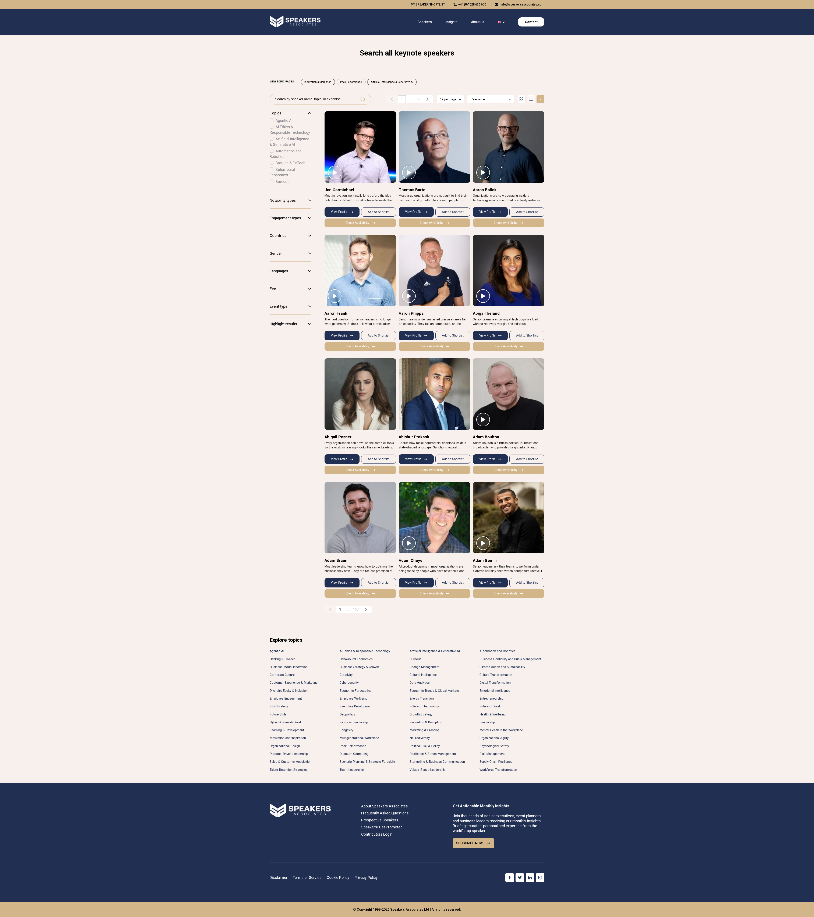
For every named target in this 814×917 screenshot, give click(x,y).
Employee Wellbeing (353, 698)
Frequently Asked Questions (385, 813)
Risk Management (492, 754)
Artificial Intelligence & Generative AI (392, 82)
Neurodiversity (420, 738)
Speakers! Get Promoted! (382, 827)
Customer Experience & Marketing (294, 683)
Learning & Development (287, 730)
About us (477, 22)
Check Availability (357, 223)
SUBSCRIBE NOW (469, 843)
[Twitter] (520, 877)
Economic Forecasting (355, 691)
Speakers (425, 22)
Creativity (346, 675)
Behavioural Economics (356, 659)
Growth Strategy (421, 714)
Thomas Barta (412, 190)
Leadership (487, 722)
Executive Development (356, 706)
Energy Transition (422, 698)
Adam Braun (336, 560)
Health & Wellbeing (492, 714)
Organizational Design (285, 746)
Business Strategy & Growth (359, 667)
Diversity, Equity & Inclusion (289, 691)
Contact (531, 22)
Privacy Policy (366, 877)
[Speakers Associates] (295, 22)
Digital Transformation (495, 683)
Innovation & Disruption (317, 82)
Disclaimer (278, 877)
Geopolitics (347, 714)
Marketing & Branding (424, 730)
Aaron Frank (336, 313)
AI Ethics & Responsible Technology (365, 651)
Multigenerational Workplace (359, 738)
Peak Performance (351, 82)
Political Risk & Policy (425, 746)
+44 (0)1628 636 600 (472, 4)
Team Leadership (352, 770)
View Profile (339, 212)
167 (418, 99)
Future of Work (490, 706)
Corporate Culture (282, 675)
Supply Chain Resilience (495, 762)
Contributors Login (376, 834)
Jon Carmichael (339, 190)
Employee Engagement (286, 698)
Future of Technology (425, 706)
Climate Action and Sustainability (502, 667)
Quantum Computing (354, 754)
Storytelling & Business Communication (437, 762)
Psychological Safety (494, 746)
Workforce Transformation (498, 770)
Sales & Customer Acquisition (290, 762)
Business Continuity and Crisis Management (510, 659)
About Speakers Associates (384, 806)
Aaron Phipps (411, 313)
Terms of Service (307, 877)
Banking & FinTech (282, 659)
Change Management (424, 667)
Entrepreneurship (491, 698)
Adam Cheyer (411, 560)
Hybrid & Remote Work (286, 722)
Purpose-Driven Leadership (289, 754)
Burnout (415, 659)
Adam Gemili (485, 560)
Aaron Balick (484, 190)
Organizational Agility (494, 738)
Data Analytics (420, 683)
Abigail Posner (338, 437)
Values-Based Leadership (428, 770)
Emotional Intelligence (494, 691)
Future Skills (278, 714)
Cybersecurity (349, 683)
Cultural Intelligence (423, 675)
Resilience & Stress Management (433, 754)
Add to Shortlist (378, 212)
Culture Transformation (495, 675)
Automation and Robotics (497, 651)
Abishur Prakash (414, 437)
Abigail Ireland (486, 313)
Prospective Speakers (379, 820)
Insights (451, 22)
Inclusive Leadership (354, 722)
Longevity (346, 730)
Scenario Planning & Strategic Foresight (367, 762)
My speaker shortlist (428, 4)
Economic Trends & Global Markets (434, 691)
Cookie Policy (338, 877)
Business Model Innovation (289, 667)
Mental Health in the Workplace (501, 730)
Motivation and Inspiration (288, 738)
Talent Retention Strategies (289, 770)
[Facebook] (509, 877)
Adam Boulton (486, 437)
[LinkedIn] (530, 877)
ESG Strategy (279, 706)
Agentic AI (277, 651)
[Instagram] (540, 877)
